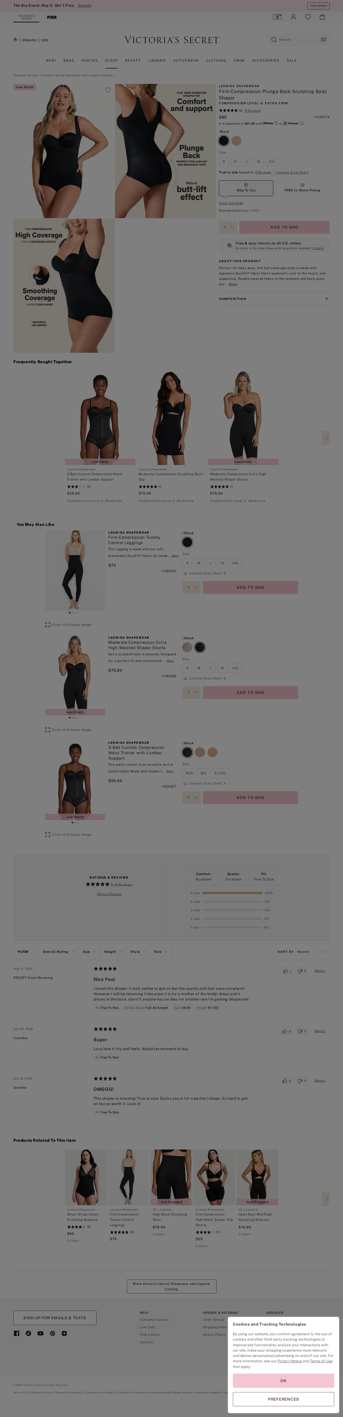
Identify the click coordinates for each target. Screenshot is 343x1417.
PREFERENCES (283, 1399)
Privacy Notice (289, 1361)
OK (283, 1380)
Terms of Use (321, 1361)
